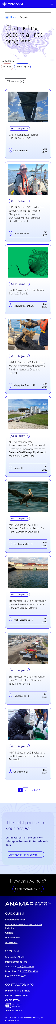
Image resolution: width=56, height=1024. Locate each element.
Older (34, 789)
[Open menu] (52, 4)
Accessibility (11, 942)
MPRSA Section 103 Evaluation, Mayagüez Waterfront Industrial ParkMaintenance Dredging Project (27, 368)
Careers (9, 932)
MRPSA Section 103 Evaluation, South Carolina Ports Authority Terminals (27, 756)
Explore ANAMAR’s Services (24, 854)
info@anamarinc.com (16, 961)
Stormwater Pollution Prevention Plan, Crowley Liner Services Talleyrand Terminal (27, 680)
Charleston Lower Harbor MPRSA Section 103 (23, 136)
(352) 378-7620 (18, 976)
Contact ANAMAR (26, 888)
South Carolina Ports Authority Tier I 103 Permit (26, 291)
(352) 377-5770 (25, 966)
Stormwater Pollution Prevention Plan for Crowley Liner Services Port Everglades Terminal (27, 604)
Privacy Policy (12, 937)
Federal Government (15, 919)
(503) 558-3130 (30, 971)
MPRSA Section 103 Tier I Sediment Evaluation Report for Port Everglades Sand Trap (26, 528)
